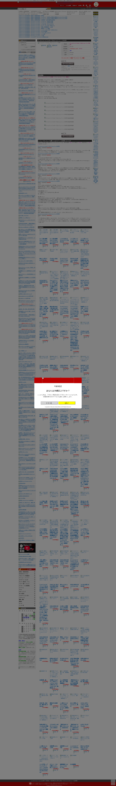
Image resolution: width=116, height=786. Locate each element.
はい (67, 403)
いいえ (49, 403)
